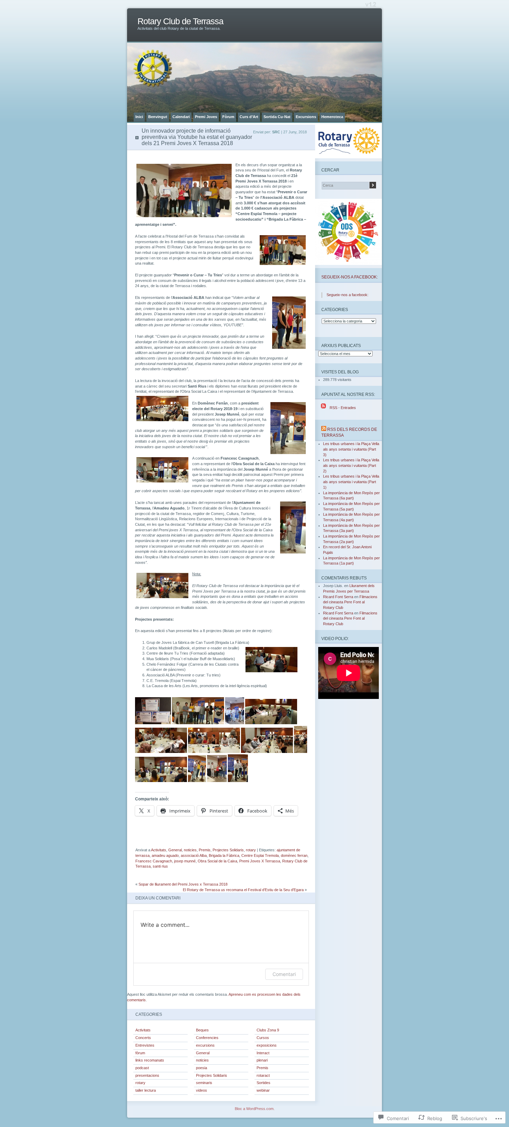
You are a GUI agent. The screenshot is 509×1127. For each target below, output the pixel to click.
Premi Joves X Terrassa (259, 861)
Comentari (284, 974)
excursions (205, 1045)
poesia (201, 1068)
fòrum (140, 1053)
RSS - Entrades (343, 408)
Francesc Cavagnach (153, 861)
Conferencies (207, 1038)
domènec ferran (294, 855)
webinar (263, 1090)
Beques (202, 1030)
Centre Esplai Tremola (260, 855)
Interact (263, 1053)
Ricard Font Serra (338, 597)
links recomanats (149, 1060)
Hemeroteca (332, 117)
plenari (262, 1060)
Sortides (263, 1083)
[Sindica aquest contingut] (323, 429)
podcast (142, 1068)
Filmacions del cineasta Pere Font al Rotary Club (350, 602)
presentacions (147, 1075)
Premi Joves (206, 117)
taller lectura (145, 1090)
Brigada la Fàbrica (224, 855)
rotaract (263, 1075)
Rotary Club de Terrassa (180, 21)
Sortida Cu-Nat (277, 117)
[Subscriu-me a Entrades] (323, 408)
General (175, 850)
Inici (139, 117)
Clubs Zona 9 (268, 1030)
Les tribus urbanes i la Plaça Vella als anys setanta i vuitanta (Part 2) (351, 465)
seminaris (204, 1083)
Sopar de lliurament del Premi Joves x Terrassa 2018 (183, 884)
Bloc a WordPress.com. (255, 1109)
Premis (205, 850)
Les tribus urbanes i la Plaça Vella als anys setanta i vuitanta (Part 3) (351, 449)
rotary (251, 850)
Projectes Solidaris (228, 850)
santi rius (160, 866)
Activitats (158, 850)
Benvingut (157, 117)
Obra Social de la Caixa (217, 861)
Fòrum (228, 117)
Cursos (263, 1038)
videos (201, 1090)
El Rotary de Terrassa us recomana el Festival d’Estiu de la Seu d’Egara (243, 890)
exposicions (267, 1045)
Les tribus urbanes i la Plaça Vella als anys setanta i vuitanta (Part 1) (351, 481)
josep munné (185, 861)
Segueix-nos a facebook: (349, 277)
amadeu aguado (165, 855)
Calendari (181, 117)
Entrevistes (144, 1045)
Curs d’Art (249, 117)
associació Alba (194, 855)
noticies (190, 850)
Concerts (143, 1038)
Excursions (306, 117)
